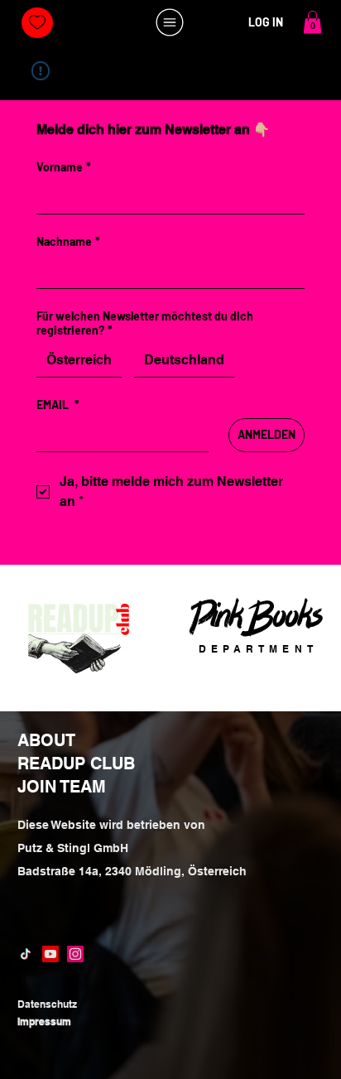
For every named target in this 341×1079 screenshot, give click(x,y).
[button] (312, 22)
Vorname (63, 167)
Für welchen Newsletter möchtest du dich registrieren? (144, 323)
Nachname (68, 241)
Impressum (44, 1021)
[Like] (37, 22)
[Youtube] (50, 954)
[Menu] (170, 22)
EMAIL (57, 404)
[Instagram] (75, 954)
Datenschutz (47, 1004)
